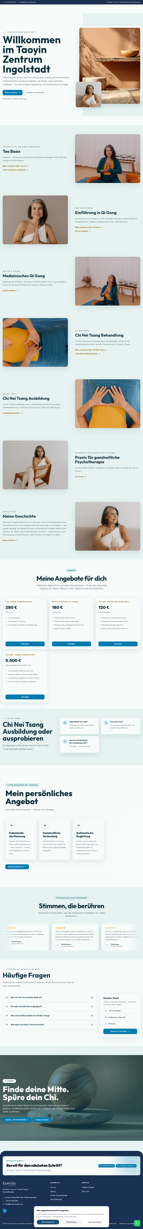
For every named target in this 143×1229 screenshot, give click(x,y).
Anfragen (25, 644)
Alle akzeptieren (48, 1222)
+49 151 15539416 (10, 2)
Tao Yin (53, 1187)
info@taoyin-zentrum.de (28, 2)
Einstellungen (71, 1222)
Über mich (85, 1191)
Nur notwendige (95, 1222)
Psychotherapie (56, 1199)
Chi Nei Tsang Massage (58, 1195)
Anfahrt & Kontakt (88, 1187)
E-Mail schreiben (42, 1120)
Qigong (53, 1191)
